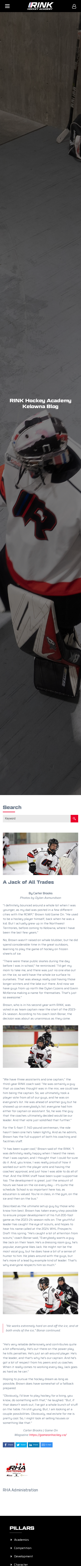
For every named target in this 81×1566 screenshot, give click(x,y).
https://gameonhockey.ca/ (47, 1434)
